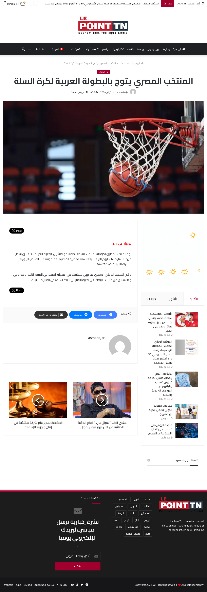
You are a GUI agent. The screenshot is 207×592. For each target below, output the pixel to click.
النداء (132, 513)
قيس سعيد (133, 526)
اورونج (147, 520)
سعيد (115, 520)
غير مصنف (124, 63)
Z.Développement (191, 584)
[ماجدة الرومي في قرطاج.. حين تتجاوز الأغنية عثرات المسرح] (186, 430)
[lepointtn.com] (103, 25)
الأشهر (173, 299)
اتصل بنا (28, 584)
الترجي (136, 499)
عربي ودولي (153, 49)
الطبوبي (133, 506)
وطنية (166, 49)
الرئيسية (177, 49)
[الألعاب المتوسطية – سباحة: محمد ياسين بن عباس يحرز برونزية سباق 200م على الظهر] (186, 319)
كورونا (119, 526)
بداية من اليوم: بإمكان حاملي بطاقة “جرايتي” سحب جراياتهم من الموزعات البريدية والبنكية (160, 384)
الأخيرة (194, 299)
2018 (147, 499)
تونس (126, 520)
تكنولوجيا (118, 49)
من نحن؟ (62, 584)
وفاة (148, 533)
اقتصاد (130, 49)
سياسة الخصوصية (44, 584)
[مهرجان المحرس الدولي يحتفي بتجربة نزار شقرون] (186, 411)
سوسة (147, 526)
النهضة (121, 513)
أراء (88, 49)
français (8, 584)
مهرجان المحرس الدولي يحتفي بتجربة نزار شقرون (160, 410)
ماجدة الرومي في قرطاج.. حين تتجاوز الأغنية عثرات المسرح (160, 429)
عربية (18, 584)
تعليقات (152, 299)
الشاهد (146, 506)
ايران (137, 520)
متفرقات (76, 49)
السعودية (122, 499)
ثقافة (95, 49)
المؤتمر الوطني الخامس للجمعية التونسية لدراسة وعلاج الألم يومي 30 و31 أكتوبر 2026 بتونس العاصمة (160, 352)
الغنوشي (119, 506)
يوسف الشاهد (133, 533)
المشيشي (145, 513)
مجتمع (106, 49)
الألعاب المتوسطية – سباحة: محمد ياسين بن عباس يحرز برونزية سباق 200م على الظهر (159, 322)
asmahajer (123, 92)
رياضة (140, 49)
